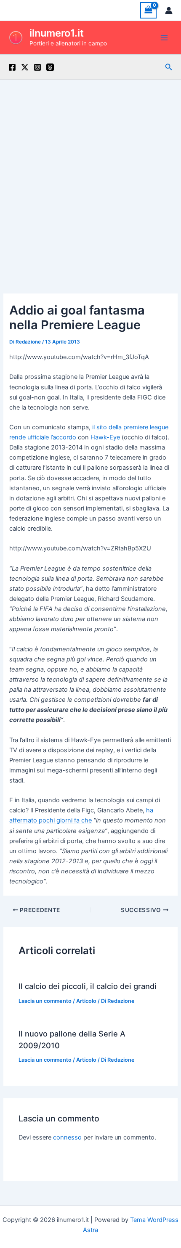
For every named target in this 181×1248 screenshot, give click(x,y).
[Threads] (50, 67)
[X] (25, 67)
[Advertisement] (90, 174)
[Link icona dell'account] (169, 10)
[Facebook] (12, 67)
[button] (169, 67)
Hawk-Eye (105, 437)
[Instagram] (37, 67)
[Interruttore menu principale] (164, 37)
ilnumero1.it (56, 33)
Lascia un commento (45, 1001)
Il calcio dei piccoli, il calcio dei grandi (88, 986)
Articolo (86, 1001)
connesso (67, 1137)
